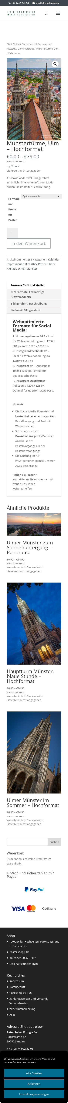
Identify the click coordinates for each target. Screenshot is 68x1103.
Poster (42, 264)
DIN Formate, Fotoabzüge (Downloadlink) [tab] (27, 294)
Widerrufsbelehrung (22, 1009)
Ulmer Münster (27, 268)
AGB (12, 1015)
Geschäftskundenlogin (23, 964)
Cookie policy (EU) (20, 993)
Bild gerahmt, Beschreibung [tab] (29, 303)
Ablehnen (34, 1084)
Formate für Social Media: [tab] (27, 285)
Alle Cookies (34, 1073)
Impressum (16, 981)
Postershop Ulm (19, 952)
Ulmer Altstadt (26, 48)
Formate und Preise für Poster (13, 209)
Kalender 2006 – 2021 (23, 958)
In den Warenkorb (28, 243)
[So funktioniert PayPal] (34, 891)
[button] (55, 64)
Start (9, 44)
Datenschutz (17, 987)
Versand (15, 166)
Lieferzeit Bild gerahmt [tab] (25, 310)
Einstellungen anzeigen (34, 1094)
